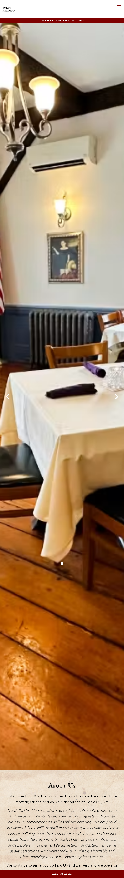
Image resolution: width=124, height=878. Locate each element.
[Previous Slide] (7, 396)
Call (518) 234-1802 (62, 874)
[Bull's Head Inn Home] (8, 8)
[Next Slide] (116, 396)
